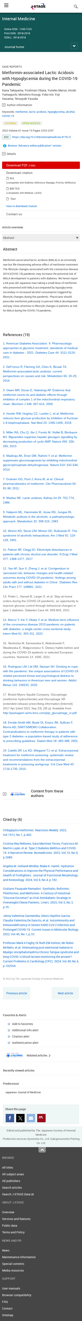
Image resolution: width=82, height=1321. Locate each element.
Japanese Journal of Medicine (23, 1092)
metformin (21, 112)
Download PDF (21, 165)
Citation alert (20, 1036)
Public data (9, 1225)
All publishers (11, 1181)
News (5, 1250)
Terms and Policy (13, 1232)
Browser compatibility (16, 1295)
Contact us (14, 214)
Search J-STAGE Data (16, 1194)
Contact (7, 1308)
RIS (12, 178)
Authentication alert (25, 1043)
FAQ (5, 1302)
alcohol (70, 112)
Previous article (16, 993)
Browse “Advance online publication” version (34, 145)
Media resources (13, 1270)
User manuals (11, 1288)
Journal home (14, 47)
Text (13, 199)
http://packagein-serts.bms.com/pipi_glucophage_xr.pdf (40, 713)
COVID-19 (8, 116)
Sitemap (7, 1315)
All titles (7, 1167)
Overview (8, 1212)
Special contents (13, 1264)
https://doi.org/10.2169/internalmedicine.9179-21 (41, 137)
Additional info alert (25, 1030)
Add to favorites (22, 1024)
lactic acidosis (37, 112)
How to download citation (21, 206)
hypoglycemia (56, 112)
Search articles (12, 1187)
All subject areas (13, 1174)
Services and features (16, 1219)
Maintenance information (19, 1257)
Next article (65, 993)
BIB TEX (15, 188)
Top (42, 1150)
